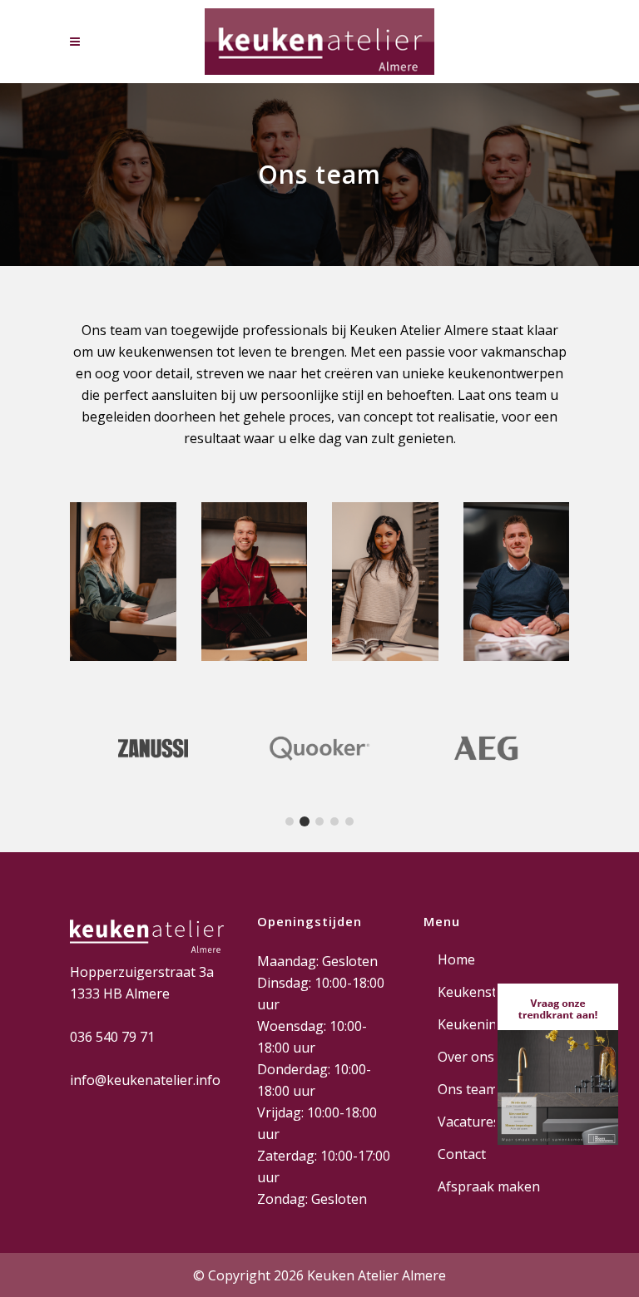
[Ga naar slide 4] (334, 821)
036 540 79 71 (112, 1037)
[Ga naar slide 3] (319, 821)
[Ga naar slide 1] (289, 821)
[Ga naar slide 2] (305, 821)
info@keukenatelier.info (145, 1080)
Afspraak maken (489, 1186)
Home (456, 959)
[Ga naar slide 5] (349, 821)
